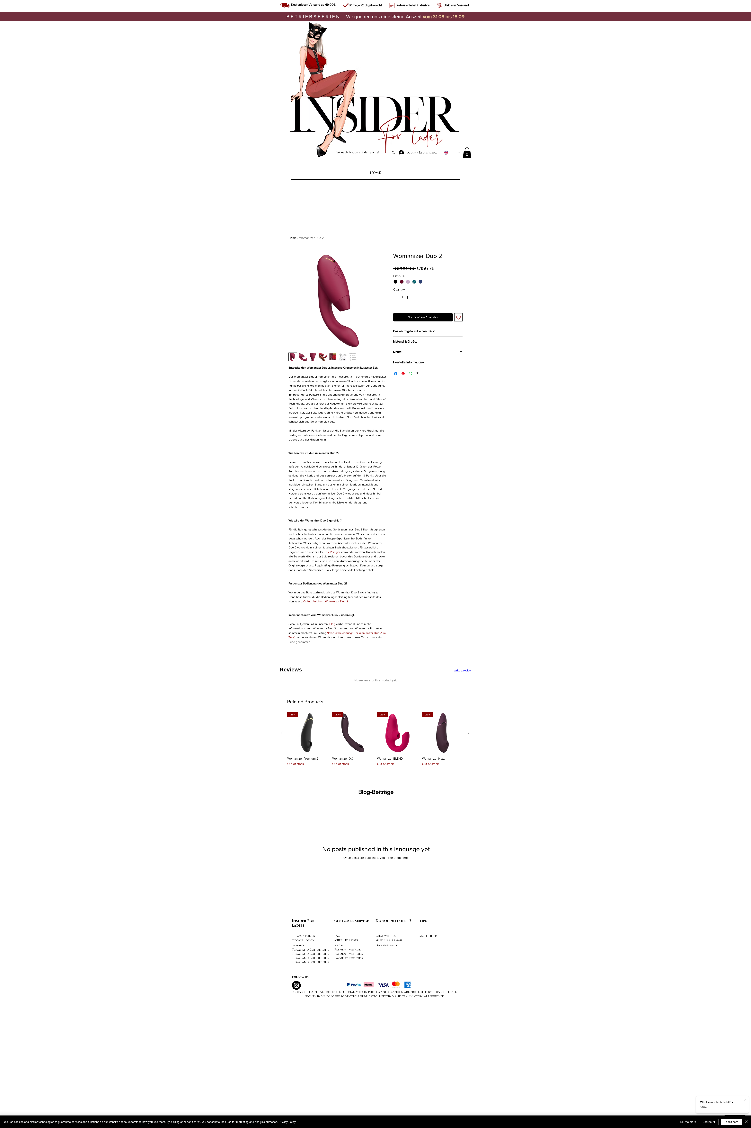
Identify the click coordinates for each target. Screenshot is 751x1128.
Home (292, 238)
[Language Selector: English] (452, 152)
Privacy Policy (303, 1066)
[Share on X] (418, 373)
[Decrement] (396, 297)
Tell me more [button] (688, 1122)
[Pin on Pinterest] (403, 373)
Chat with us (386, 1066)
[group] (375, 874)
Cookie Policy (303, 1071)
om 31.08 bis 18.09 (444, 16)
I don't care (731, 1122)
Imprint (298, 1076)
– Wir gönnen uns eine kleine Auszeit (354, 16)
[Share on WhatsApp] (410, 373)
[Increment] (408, 297)
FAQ (337, 1066)
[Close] (746, 1122)
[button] (467, 152)
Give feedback (387, 1076)
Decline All (708, 1122)
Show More (315, 703)
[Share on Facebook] (395, 373)
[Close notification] (745, 1100)
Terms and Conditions (310, 1080)
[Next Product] (468, 863)
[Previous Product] (281, 863)
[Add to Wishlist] (458, 317)
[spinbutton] (402, 297)
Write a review (462, 670)
